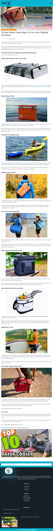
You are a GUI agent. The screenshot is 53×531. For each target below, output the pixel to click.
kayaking (18, 420)
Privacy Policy (26, 486)
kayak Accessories (12, 29)
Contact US (26, 489)
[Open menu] (51, 3)
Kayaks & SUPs (4, 29)
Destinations (26, 496)
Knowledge (26, 500)
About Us (26, 487)
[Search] (50, 464)
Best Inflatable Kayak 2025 (7, 513)
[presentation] (10, 522)
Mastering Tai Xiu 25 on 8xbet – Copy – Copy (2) (11, 509)
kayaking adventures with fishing (38, 85)
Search (26, 462)
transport (45, 129)
